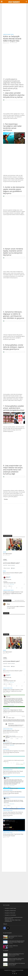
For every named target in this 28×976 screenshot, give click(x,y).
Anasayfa (7, 908)
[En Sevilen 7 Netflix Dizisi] (5, 946)
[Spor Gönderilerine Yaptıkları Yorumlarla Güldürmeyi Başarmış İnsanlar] (14, 741)
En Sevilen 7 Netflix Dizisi (13, 945)
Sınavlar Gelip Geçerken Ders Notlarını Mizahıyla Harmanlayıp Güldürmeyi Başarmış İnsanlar (13, 813)
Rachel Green (13, 910)
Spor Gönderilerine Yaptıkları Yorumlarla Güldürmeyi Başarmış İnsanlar (13, 751)
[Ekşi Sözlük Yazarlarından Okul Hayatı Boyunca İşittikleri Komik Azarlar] (14, 762)
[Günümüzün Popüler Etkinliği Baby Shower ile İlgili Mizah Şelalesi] (14, 782)
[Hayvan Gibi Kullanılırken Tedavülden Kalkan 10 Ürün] (5, 937)
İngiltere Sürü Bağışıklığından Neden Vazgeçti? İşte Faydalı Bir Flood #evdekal (13, 710)
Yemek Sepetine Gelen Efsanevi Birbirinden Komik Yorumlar (11, 731)
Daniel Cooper (13, 908)
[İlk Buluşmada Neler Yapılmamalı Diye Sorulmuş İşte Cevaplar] (14, 825)
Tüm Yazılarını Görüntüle (19, 600)
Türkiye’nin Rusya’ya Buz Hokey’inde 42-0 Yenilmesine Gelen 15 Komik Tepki (16, 959)
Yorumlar (11, 938)
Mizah (12, 590)
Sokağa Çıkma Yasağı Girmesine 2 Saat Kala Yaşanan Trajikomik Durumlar (13, 592)
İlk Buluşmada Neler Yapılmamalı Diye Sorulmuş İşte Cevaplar (13, 834)
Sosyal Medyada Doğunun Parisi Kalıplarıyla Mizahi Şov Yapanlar (16, 964)
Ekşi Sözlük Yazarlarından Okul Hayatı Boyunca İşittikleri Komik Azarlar (13, 771)
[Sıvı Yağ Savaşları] (14, 544)
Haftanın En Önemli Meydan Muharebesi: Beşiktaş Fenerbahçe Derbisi (16, 954)
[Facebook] (4, 928)
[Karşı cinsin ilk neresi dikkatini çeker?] (14, 563)
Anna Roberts (13, 915)
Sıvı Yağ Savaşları (7, 553)
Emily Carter (12, 912)
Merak (12, 34)
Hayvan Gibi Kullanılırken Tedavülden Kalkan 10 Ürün (15, 936)
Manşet (9, 34)
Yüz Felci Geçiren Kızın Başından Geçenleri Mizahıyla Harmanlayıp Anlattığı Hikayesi (16, 941)
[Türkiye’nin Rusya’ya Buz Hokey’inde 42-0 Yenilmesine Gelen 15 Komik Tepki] (5, 959)
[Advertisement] (14, 19)
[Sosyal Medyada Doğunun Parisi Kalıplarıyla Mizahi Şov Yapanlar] (5, 964)
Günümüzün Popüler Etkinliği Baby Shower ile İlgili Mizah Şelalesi (12, 792)
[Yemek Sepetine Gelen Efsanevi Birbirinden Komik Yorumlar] (14, 721)
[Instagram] (8, 928)
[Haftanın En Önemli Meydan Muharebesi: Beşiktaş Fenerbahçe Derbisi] (5, 954)
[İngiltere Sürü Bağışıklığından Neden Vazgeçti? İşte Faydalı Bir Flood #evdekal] (14, 700)
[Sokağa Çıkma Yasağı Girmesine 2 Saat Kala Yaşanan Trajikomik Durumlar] (14, 582)
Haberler (5, 34)
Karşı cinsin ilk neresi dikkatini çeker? (12, 572)
